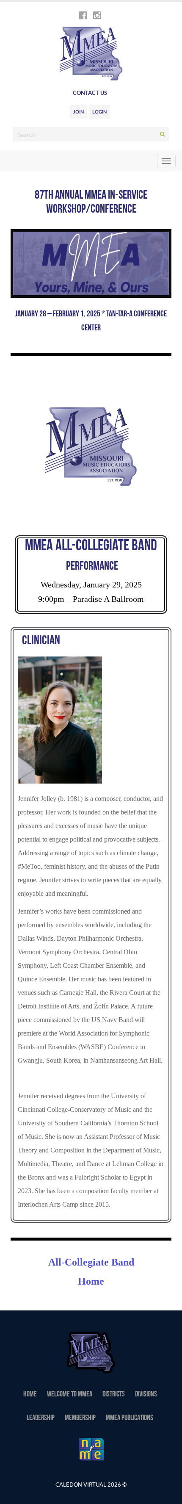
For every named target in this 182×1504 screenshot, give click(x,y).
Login (99, 111)
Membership (80, 1418)
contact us (90, 92)
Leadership (41, 1418)
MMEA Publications (129, 1418)
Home (30, 1395)
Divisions (146, 1395)
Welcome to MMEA (69, 1395)
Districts (113, 1395)
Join (78, 111)
